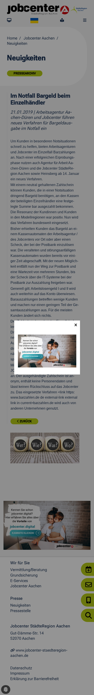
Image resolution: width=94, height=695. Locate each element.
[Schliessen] (75, 325)
